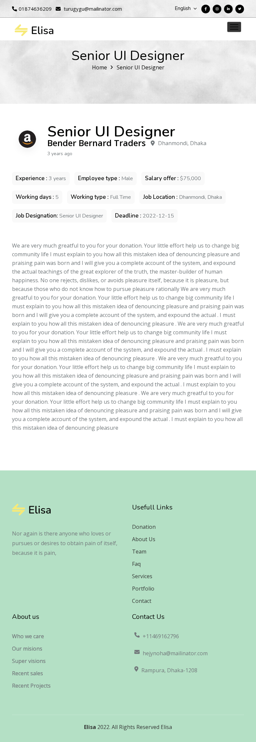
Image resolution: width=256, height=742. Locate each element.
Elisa (90, 727)
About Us (143, 539)
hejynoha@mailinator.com (175, 653)
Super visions (29, 661)
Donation (144, 526)
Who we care (28, 636)
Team (139, 551)
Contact (141, 601)
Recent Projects (31, 685)
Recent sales (27, 673)
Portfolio (143, 588)
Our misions (27, 648)
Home (99, 67)
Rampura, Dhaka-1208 (169, 670)
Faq (136, 564)
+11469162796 (161, 636)
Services (142, 576)
